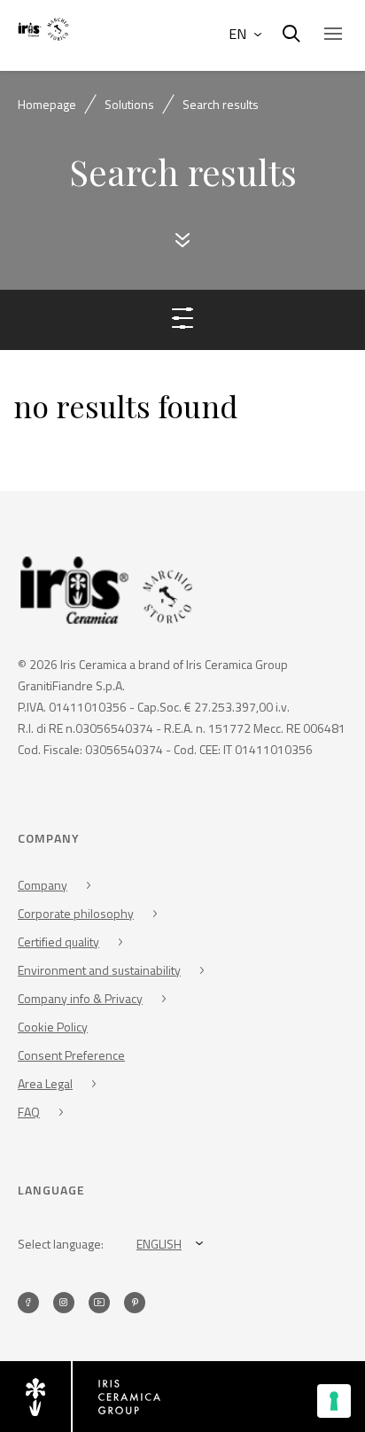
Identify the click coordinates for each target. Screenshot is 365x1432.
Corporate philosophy (76, 913)
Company (42, 885)
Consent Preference (71, 1055)
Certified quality (58, 941)
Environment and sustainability (99, 970)
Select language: (61, 1243)
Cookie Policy (53, 1026)
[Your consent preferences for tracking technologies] (334, 1401)
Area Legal (45, 1083)
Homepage (47, 104)
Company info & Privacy (80, 998)
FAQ (29, 1111)
